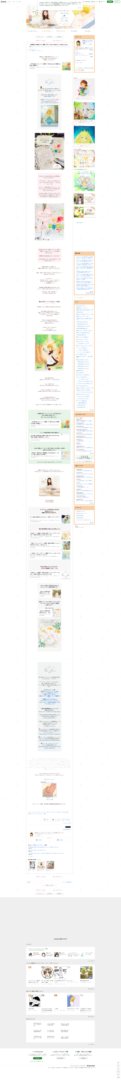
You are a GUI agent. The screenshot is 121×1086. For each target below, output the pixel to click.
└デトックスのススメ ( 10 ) (82, 379)
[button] (118, 1077)
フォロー (38, 835)
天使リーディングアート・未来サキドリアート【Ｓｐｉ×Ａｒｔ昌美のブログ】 (60, 17)
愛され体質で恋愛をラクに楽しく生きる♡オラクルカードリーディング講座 (84, 437)
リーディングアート (47, 31)
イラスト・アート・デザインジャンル (81, 55)
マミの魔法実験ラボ (80, 440)
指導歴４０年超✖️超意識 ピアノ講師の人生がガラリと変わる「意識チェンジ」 (84, 420)
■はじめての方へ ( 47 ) (80, 305)
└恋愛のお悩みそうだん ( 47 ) (82, 361)
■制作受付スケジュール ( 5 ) (81, 307)
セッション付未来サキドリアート (50, 693)
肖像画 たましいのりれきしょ (50, 699)
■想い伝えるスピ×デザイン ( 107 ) (82, 394)
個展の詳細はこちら (49, 96)
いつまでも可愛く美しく (82, 487)
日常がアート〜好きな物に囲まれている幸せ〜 (84, 490)
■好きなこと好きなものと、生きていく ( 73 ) (84, 387)
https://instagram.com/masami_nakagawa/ (49, 734)
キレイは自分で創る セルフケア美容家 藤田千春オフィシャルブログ (84, 480)
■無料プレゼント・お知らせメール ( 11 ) (84, 330)
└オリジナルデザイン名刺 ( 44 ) (82, 396)
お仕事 (60, 31)
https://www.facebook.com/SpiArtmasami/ (49, 740)
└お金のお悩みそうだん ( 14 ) (82, 368)
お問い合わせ (59, 1067)
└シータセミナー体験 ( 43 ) (82, 350)
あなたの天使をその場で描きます (49, 102)
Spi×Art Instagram (79, 515)
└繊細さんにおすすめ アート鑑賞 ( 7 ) (83, 390)
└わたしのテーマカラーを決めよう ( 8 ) (84, 383)
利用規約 (65, 1067)
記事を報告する (68, 829)
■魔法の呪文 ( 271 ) (80, 370)
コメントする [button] (57, 819)
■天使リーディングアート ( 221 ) (82, 316)
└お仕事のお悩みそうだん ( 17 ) (82, 364)
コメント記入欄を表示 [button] (67, 882)
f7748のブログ (79, 444)
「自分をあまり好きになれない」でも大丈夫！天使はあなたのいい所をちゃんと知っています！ (46, 853)
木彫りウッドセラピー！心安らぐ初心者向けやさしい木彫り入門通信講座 (84, 500)
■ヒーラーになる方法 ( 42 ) (81, 377)
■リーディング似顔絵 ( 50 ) (81, 400)
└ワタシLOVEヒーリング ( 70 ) (82, 343)
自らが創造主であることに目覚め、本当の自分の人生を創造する (84, 424)
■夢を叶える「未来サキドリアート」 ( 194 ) (84, 314)
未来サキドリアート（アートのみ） (50, 691)
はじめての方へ (33, 31)
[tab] (36, 948)
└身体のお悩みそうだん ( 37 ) (82, 366)
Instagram (61, 839)
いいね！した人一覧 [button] (67, 823)
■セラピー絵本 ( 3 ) (80, 372)
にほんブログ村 (49, 799)
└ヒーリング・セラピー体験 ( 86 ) (83, 352)
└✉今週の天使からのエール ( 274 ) (83, 326)
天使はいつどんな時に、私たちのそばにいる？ (37, 850)
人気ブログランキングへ (49, 779)
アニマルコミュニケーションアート (50, 700)
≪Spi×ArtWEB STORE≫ (49, 718)
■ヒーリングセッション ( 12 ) (82, 339)
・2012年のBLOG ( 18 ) (80, 405)
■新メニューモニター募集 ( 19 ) (82, 337)
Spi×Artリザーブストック (81, 513)
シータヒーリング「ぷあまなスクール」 (84, 519)
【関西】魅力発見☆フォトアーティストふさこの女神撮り (84, 493)
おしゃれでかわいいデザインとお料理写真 (84, 483)
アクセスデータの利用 (73, 1067)
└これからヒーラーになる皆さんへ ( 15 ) (84, 381)
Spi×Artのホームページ (80, 511)
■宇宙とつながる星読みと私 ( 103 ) (83, 332)
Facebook (40, 839)
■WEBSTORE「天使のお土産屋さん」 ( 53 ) (84, 309)
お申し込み (88, 31)
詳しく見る (60, 1058)
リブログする (66, 819)
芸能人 (46, 948)
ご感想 (74, 31)
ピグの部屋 (90, 44)
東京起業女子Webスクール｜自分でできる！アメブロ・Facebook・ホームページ (84, 477)
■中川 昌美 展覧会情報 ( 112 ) (82, 328)
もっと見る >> (30, 856)
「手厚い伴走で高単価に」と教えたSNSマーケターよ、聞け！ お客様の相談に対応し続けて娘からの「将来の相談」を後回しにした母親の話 (84, 430)
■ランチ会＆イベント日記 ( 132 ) (82, 374)
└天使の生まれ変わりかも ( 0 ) (82, 324)
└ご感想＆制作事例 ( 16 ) (81, 402)
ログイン (117, 1)
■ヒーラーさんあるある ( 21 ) (82, 385)
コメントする (50, 885)
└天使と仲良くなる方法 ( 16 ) (82, 321)
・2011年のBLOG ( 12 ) (80, 407)
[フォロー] (84, 457)
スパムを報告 (52, 1067)
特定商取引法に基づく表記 (85, 1067)
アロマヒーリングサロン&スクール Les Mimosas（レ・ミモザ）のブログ (84, 473)
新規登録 (110, 1)
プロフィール (84, 44)
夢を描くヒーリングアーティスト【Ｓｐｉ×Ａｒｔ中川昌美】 (87, 41)
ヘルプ (93, 1067)
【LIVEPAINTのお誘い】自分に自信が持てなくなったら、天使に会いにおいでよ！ (43, 847)
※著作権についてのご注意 (79, 527)
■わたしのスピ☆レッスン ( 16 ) (82, 341)
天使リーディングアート (50, 694)
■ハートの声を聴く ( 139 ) (81, 354)
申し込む (83, 1058)
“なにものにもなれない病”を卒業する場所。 (84, 434)
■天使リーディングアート (36, 50)
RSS (77, 526)
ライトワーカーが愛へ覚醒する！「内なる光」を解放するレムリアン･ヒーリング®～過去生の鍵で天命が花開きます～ (84, 427)
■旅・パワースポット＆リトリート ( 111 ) (84, 345)
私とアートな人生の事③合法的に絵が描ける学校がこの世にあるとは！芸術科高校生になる (84, 268)
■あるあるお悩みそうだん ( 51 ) (82, 359)
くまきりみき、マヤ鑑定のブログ (82, 497)
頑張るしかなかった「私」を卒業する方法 (84, 447)
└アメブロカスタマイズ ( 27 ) (82, 398)
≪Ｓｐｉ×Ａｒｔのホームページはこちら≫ (49, 711)
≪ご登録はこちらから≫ (49, 726)
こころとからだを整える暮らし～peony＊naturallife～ (84, 450)
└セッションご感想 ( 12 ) (81, 347)
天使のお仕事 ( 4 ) (79, 312)
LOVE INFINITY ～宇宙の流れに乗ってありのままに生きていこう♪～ (84, 470)
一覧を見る (91, 291)
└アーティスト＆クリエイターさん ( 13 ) (84, 392)
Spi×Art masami (80, 222)
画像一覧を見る (90, 293)
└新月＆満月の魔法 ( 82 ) (81, 334)
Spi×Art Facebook (79, 517)
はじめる (37, 1058)
